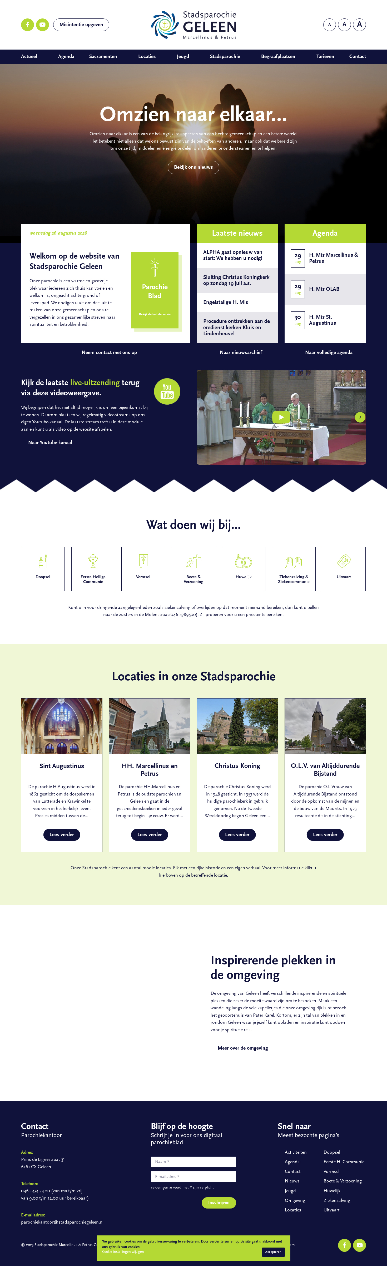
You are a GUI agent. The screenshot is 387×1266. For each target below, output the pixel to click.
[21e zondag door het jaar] (281, 417)
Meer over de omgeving (243, 1048)
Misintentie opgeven (81, 24)
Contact (357, 56)
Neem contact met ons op (109, 352)
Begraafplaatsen (278, 56)
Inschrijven (219, 1202)
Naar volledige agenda (329, 352)
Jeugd (183, 56)
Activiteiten (295, 1152)
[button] (202, 417)
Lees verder (61, 834)
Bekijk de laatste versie (155, 314)
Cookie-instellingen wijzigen (123, 1252)
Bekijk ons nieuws (193, 167)
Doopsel (332, 1152)
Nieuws (292, 1181)
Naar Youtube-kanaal (50, 442)
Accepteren (273, 1252)
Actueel (29, 56)
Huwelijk (332, 1191)
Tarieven (325, 56)
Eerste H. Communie (344, 1162)
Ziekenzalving (337, 1201)
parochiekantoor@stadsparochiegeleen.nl (62, 1222)
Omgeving (295, 1201)
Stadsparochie (225, 56)
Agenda (66, 56)
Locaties (147, 56)
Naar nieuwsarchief (241, 352)
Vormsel (331, 1172)
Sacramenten (103, 56)
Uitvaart (332, 1210)
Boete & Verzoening (343, 1181)
